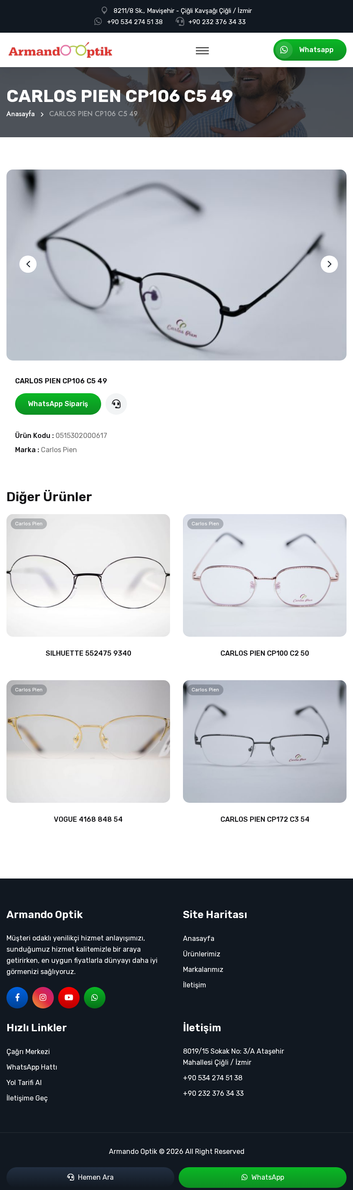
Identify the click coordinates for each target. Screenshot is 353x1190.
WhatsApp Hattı (31, 1067)
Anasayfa (20, 114)
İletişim (194, 985)
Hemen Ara (95, 1177)
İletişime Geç (27, 1098)
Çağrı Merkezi (28, 1052)
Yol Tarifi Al (24, 1083)
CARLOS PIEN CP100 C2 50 (264, 653)
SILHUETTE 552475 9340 (88, 653)
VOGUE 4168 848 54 (88, 819)
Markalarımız (203, 969)
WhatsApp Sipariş (58, 404)
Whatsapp (316, 50)
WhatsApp (267, 1177)
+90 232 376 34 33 (217, 22)
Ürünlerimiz (201, 954)
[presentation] (28, 264)
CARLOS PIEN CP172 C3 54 (265, 819)
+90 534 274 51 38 (135, 22)
